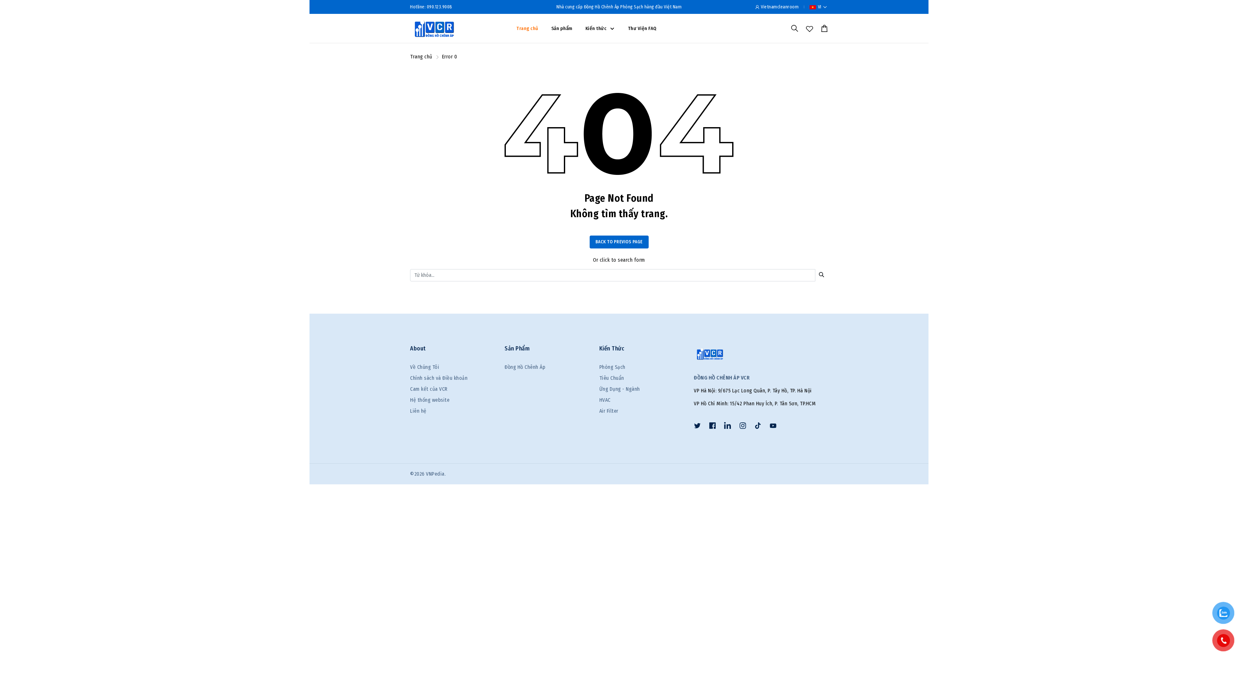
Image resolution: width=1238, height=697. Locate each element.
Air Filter (608, 411)
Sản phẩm (562, 28)
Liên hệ (418, 411)
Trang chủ (527, 28)
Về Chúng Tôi (424, 367)
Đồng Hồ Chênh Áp (525, 367)
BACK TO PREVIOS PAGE (619, 242)
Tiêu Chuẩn (611, 378)
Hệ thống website (429, 400)
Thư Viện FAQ (642, 28)
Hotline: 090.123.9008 (431, 7)
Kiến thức (596, 28)
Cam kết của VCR (428, 389)
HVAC (605, 400)
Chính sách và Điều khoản (438, 378)
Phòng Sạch (612, 367)
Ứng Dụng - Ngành (619, 389)
